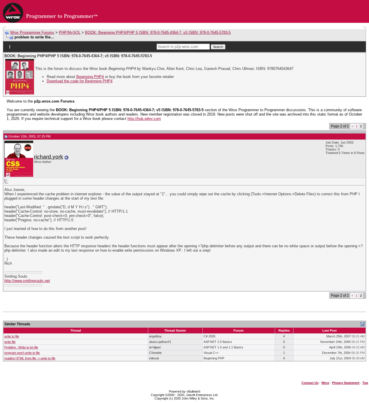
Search (218, 47)
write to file (11, 336)
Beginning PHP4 (90, 77)
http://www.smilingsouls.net (27, 280)
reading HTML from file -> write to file (29, 358)
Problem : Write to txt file (21, 347)
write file (10, 341)
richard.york (48, 157)
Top (365, 383)
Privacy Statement (345, 383)
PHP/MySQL (69, 32)
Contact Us (310, 383)
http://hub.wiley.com (144, 118)
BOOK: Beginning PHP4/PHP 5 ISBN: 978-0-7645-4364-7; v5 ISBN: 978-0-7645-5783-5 (158, 32)
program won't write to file (22, 352)
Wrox (325, 383)
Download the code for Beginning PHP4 (79, 81)
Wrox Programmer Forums (32, 32)
